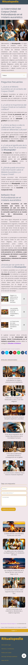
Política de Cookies (6, 652)
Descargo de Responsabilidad (9, 656)
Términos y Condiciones (7, 648)
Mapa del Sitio (5, 660)
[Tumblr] (22, 352)
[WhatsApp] (18, 352)
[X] (10, 352)
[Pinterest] (14, 352)
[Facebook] (3, 352)
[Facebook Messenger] (7, 352)
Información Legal (6, 645)
